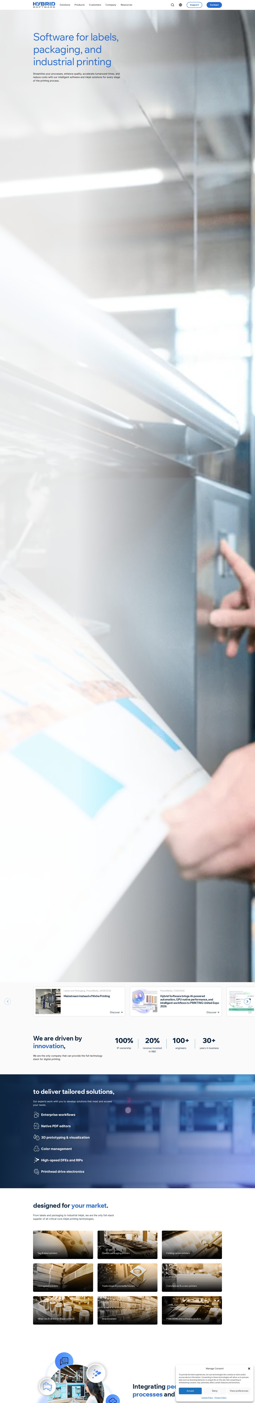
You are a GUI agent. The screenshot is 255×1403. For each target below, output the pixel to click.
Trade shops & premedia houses (118, 1285)
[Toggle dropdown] (65, 4)
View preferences (239, 1390)
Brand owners (109, 1318)
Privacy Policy (221, 1398)
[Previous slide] (7, 1001)
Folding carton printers (178, 1253)
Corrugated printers (47, 1285)
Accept (190, 1390)
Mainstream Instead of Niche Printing (87, 996)
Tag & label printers (47, 1253)
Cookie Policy (207, 1398)
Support (194, 5)
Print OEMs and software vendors (183, 1318)
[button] (249, 1368)
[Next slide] (247, 1001)
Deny (215, 1390)
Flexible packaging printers (116, 1253)
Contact (214, 5)
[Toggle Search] (172, 5)
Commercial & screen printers (181, 1285)
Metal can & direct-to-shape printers (55, 1318)
